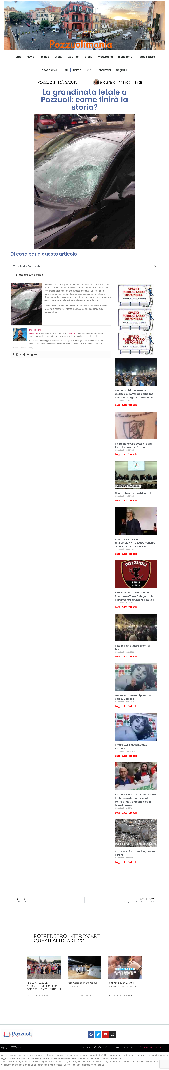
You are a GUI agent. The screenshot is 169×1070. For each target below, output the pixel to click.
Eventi (58, 57)
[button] (155, 266)
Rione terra (125, 57)
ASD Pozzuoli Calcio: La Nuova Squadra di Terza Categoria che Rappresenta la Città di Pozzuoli (134, 596)
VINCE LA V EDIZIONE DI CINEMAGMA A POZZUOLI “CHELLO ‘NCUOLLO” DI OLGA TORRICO (135, 543)
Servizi (77, 70)
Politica (44, 57)
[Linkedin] (31, 354)
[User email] (35, 354)
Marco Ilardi (34, 334)
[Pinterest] (24, 354)
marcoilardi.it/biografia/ (23, 348)
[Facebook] (13, 354)
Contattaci (103, 70)
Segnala (121, 70)
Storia (89, 57)
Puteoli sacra (146, 57)
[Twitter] (20, 354)
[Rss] (28, 354)
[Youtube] (105, 1034)
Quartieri (73, 57)
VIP (89, 70)
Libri (65, 70)
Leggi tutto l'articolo (126, 404)
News (30, 57)
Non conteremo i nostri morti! (133, 493)
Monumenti (105, 57)
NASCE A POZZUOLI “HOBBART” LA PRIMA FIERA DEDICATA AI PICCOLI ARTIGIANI (44, 986)
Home (18, 57)
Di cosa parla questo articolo (29, 275)
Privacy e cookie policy (150, 1047)
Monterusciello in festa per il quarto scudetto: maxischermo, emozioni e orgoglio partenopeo (134, 394)
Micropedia (73, 334)
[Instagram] (17, 354)
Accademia (49, 70)
